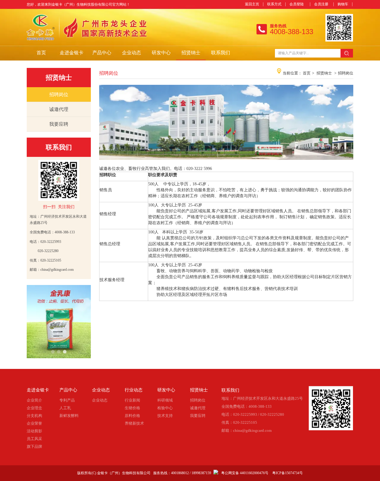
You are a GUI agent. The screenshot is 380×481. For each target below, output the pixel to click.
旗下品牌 (34, 446)
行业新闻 (132, 400)
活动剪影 (34, 431)
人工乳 (65, 408)
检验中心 (165, 408)
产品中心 (68, 390)
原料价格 (132, 415)
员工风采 (34, 439)
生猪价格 (132, 408)
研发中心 (166, 390)
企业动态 (101, 390)
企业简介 (34, 400)
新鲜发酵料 (69, 415)
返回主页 (252, 4)
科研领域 (165, 400)
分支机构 (34, 415)
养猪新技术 (134, 423)
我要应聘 (197, 415)
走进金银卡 (38, 390)
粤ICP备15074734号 (287, 473)
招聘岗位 (345, 73)
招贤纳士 (324, 73)
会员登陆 (296, 4)
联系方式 (274, 4)
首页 (307, 73)
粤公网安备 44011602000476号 (244, 473)
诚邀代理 (197, 408)
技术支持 (165, 415)
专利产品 (67, 400)
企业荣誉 (34, 423)
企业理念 (34, 408)
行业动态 (133, 390)
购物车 (343, 4)
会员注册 (321, 4)
